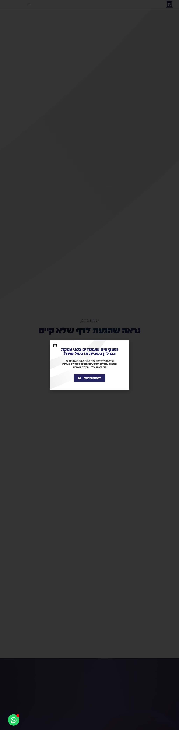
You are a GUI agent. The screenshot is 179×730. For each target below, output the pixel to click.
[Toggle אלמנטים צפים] (13, 720)
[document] (89, 365)
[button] (55, 345)
